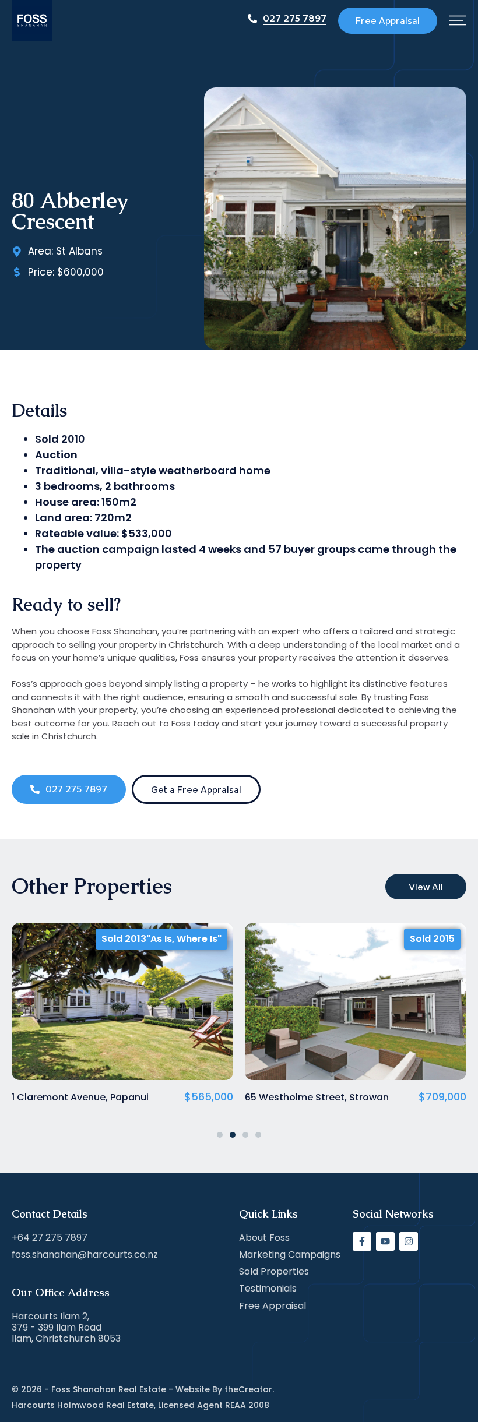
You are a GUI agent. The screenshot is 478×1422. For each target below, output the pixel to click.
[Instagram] (408, 1241)
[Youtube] (385, 1241)
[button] (220, 1135)
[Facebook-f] (362, 1241)
